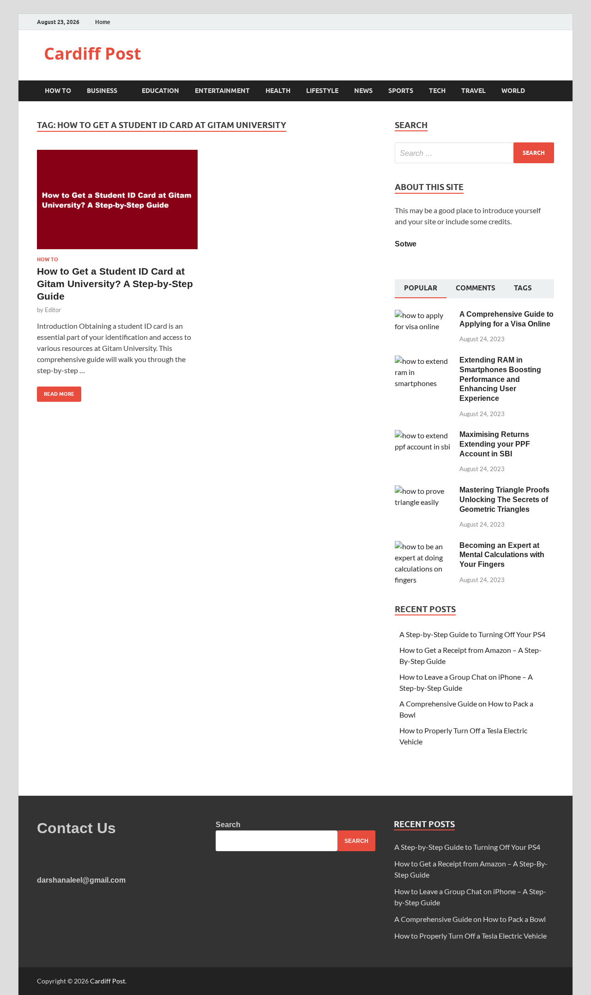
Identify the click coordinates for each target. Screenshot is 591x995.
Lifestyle (322, 90)
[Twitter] (540, 22)
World (513, 90)
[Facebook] (528, 22)
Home (102, 21)
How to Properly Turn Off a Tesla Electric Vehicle (470, 935)
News (363, 90)
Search (228, 825)
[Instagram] (551, 22)
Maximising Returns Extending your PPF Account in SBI (494, 444)
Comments (475, 288)
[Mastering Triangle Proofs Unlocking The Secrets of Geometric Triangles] (423, 490)
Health (277, 90)
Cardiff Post (92, 53)
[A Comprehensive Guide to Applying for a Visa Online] (423, 315)
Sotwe (405, 244)
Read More (55, 392)
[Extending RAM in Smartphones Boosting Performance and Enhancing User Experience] (423, 360)
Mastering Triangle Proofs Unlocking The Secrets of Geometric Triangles (504, 499)
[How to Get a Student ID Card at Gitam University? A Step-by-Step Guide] (117, 203)
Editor (53, 309)
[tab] (420, 289)
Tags (523, 288)
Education (160, 90)
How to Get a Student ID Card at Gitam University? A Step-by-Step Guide (115, 284)
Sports (400, 90)
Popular (420, 288)
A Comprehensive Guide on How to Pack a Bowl (470, 919)
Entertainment (222, 90)
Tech (437, 90)
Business (102, 90)
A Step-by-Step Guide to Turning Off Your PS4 (472, 634)
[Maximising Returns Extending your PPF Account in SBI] (423, 435)
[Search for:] (474, 152)
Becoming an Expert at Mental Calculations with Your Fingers (501, 555)
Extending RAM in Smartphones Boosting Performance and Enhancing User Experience (500, 379)
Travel (473, 90)
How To (58, 90)
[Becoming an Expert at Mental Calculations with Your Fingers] (423, 546)
